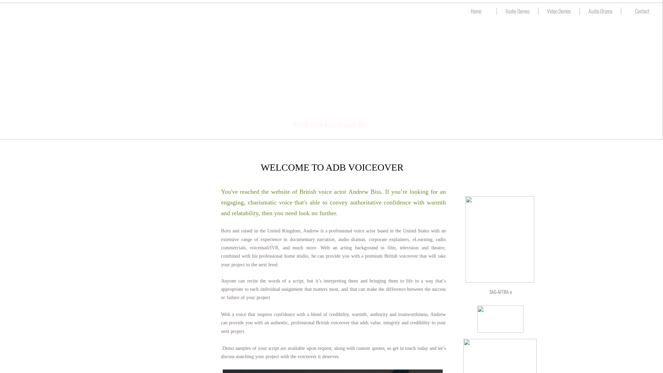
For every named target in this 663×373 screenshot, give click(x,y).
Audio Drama (600, 11)
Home (476, 11)
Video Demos (559, 11)
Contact (642, 11)
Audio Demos (518, 11)
